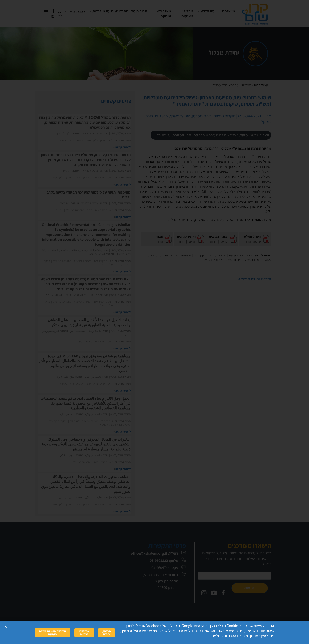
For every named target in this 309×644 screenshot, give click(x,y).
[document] (154, 322)
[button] (5, 626)
